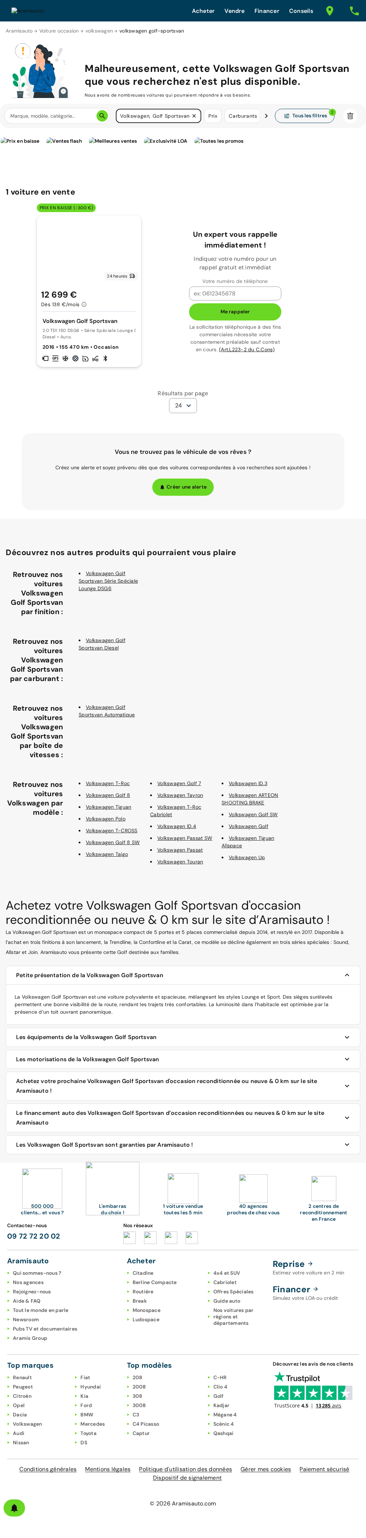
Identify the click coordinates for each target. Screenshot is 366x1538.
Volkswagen (27, 1424)
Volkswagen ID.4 (176, 826)
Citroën (22, 1396)
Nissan (21, 1442)
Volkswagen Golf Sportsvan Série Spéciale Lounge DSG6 (108, 581)
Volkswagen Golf (248, 826)
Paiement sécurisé (324, 1469)
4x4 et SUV (227, 1273)
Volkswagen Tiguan (108, 807)
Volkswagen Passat (180, 850)
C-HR (220, 1377)
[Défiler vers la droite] (266, 116)
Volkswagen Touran (180, 861)
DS (83, 1442)
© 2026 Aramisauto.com (183, 1503)
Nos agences (28, 1282)
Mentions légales (107, 1469)
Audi (18, 1433)
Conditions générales (47, 1469)
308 (138, 1396)
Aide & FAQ (27, 1301)
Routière (143, 1291)
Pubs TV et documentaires (45, 1329)
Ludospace (146, 1319)
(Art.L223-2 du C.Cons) (247, 349)
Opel (19, 1405)
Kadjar (221, 1405)
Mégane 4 (225, 1414)
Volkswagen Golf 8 (108, 795)
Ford (86, 1405)
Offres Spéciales (233, 1291)
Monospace (146, 1310)
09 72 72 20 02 (33, 1236)
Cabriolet (225, 1282)
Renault (22, 1377)
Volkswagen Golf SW (253, 814)
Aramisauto (19, 31)
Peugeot (23, 1386)
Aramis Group (30, 1338)
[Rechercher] (102, 116)
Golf (218, 1396)
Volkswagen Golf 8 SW (113, 842)
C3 (136, 1414)
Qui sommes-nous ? (37, 1273)
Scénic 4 (223, 1424)
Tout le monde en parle (41, 1310)
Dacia (20, 1414)
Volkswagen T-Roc (108, 783)
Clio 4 (220, 1386)
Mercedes (92, 1424)
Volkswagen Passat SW (184, 838)
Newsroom (26, 1319)
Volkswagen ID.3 (248, 783)
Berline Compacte (155, 1282)
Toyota (88, 1433)
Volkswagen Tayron (180, 795)
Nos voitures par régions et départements (233, 1316)
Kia (84, 1396)
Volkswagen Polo (105, 818)
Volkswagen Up (247, 857)
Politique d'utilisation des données (185, 1469)
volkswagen (99, 31)
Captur (141, 1433)
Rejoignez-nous (32, 1291)
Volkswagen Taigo (107, 854)
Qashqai (223, 1433)
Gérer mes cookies (266, 1469)
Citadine (143, 1273)
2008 (139, 1386)
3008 (139, 1405)
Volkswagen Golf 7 (179, 783)
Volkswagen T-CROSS (112, 830)
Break (140, 1301)
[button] (194, 116)
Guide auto (227, 1301)
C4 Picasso (146, 1424)
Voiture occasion (59, 31)
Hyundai (90, 1386)
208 (138, 1377)
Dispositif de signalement (187, 1477)
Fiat (85, 1377)
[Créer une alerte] (14, 1508)
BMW (86, 1414)
